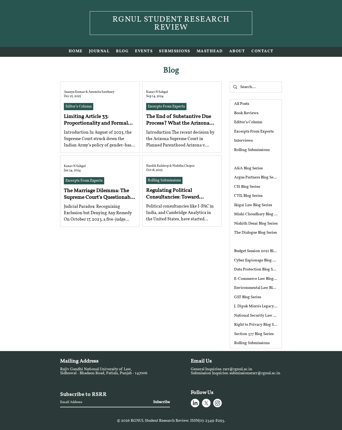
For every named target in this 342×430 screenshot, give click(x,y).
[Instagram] (217, 403)
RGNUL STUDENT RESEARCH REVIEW (171, 23)
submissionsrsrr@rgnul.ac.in (255, 373)
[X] (206, 403)
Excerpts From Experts (166, 107)
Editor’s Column (78, 107)
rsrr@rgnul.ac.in (237, 369)
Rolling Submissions (164, 180)
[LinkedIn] (195, 403)
